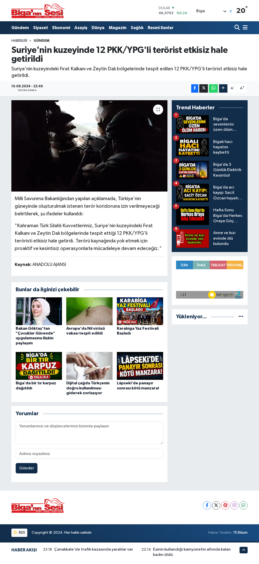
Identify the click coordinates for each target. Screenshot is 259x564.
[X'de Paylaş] (203, 88)
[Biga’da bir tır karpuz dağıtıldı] (39, 366)
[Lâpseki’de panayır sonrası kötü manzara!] (140, 366)
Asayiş (80, 28)
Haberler (19, 41)
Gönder (26, 468)
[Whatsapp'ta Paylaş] (213, 88)
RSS (21, 532)
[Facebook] (207, 505)
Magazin (117, 28)
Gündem (20, 28)
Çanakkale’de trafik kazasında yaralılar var (93, 549)
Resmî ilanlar (161, 28)
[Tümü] (241, 317)
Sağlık (137, 28)
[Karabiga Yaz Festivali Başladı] (140, 311)
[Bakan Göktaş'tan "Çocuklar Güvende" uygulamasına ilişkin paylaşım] (39, 311)
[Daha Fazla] (223, 88)
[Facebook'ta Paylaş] (194, 88)
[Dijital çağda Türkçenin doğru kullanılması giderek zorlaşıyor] (89, 366)
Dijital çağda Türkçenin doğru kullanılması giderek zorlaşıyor (88, 388)
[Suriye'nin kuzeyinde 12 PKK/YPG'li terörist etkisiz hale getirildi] (89, 146)
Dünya (98, 28)
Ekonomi (61, 28)
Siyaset (40, 28)
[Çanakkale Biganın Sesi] (37, 10)
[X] (216, 505)
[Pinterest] (225, 505)
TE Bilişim (240, 532)
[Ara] (237, 27)
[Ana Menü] (244, 27)
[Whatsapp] (243, 505)
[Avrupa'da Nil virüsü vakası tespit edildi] (89, 311)
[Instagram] (234, 505)
